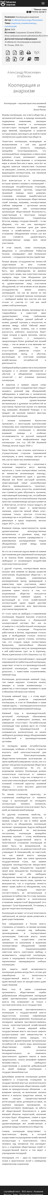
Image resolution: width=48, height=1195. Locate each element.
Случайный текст (12, 1191)
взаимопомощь (28, 23)
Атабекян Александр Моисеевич (27, 20)
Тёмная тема (40, 9)
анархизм (15, 23)
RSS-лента (27, 1191)
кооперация (11, 26)
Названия (38, 1191)
